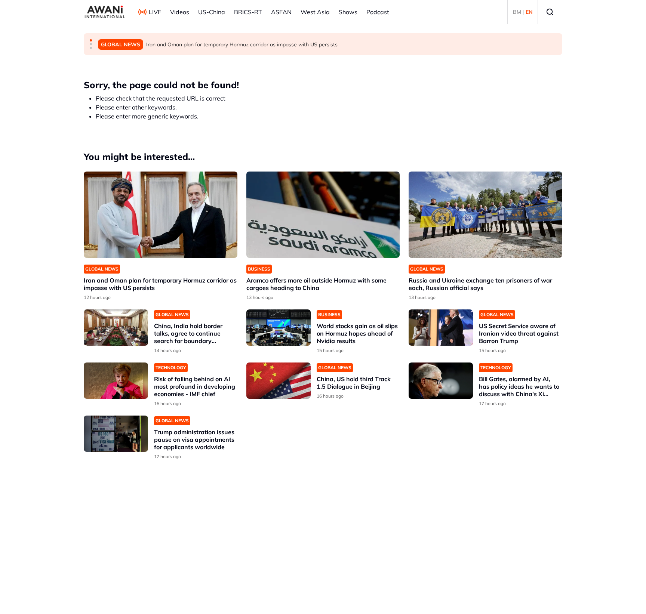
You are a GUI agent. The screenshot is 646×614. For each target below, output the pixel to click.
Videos (179, 12)
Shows (348, 12)
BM (517, 12)
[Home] (105, 12)
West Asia (315, 12)
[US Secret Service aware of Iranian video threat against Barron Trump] (441, 327)
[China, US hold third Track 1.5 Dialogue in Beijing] (278, 380)
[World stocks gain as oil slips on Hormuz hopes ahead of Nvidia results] (278, 327)
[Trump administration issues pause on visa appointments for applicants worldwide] (116, 434)
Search (550, 12)
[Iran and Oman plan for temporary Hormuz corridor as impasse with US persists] (160, 215)
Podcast (377, 12)
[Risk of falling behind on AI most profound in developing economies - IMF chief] (116, 380)
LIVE (155, 12)
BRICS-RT (248, 12)
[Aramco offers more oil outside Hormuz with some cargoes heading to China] (323, 215)
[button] (91, 40)
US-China (211, 12)
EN (529, 12)
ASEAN (281, 12)
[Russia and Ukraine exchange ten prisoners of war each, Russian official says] (485, 215)
